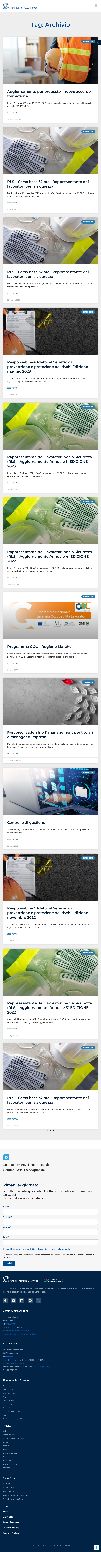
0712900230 (11, 1356)
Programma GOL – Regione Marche (39, 646)
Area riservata (11, 1522)
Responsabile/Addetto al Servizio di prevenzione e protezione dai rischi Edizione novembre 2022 (47, 913)
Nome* (6, 1207)
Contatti (8, 1516)
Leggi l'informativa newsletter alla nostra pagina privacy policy (37, 1249)
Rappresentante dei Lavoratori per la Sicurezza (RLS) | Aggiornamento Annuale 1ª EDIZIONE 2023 (49, 461)
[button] (96, 5)
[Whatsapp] (38, 1300)
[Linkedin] (21, 1300)
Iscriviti (9, 1263)
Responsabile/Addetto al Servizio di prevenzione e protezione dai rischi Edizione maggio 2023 (47, 366)
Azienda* (7, 1227)
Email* (6, 1237)
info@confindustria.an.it (16, 1330)
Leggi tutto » (12, 113)
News (6, 1506)
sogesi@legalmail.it (13, 1363)
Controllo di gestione (26, 822)
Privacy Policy (11, 1527)
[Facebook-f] (5, 1300)
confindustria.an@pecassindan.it (21, 1334)
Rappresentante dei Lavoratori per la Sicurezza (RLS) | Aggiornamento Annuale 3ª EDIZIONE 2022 (49, 1007)
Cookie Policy (11, 1533)
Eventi (6, 1511)
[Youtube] (13, 1300)
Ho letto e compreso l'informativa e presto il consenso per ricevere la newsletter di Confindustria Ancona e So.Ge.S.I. (48, 1256)
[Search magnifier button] (98, 42)
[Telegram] (6, 1157)
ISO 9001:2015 (44, 1367)
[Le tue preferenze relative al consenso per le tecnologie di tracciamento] (96, 1547)
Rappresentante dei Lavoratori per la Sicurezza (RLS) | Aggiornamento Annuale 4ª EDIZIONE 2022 (49, 556)
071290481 (10, 1324)
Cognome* (7, 1217)
